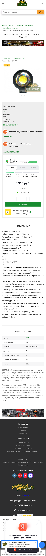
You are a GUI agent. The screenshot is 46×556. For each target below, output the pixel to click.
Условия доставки (23, 445)
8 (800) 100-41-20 (25, 505)
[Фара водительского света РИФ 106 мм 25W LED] (23, 81)
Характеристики (19, 58)
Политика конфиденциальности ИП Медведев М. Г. (23, 462)
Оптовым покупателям (23, 448)
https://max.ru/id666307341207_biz (30, 475)
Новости (23, 431)
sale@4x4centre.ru (25, 510)
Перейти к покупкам (11, 151)
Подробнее (7, 137)
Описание (6, 58)
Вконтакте (14, 475)
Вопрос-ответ (23, 459)
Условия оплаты (23, 442)
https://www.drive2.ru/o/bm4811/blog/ (20, 475)
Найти (40, 12)
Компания (23, 424)
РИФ (4, 111)
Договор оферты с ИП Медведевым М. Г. (23, 451)
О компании (23, 428)
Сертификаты (23, 465)
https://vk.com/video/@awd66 (25, 475)
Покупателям (23, 439)
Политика (23, 434)
